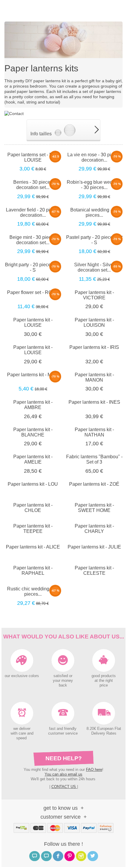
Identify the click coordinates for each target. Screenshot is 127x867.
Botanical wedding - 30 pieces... (94, 212)
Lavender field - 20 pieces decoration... (33, 212)
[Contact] (14, 113)
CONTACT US (64, 786)
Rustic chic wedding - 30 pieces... (32, 591)
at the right (104, 681)
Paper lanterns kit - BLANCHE (33, 432)
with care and (22, 733)
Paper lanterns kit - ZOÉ (94, 484)
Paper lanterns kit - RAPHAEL (33, 570)
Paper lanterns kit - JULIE (94, 546)
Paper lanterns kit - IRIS (94, 347)
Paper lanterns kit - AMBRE (33, 405)
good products (104, 676)
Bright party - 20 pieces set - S (33, 267)
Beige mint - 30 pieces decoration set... (32, 240)
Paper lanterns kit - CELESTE (94, 570)
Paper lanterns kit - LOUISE (33, 322)
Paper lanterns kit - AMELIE (33, 459)
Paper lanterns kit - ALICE (33, 546)
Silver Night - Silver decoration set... (94, 267)
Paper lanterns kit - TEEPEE (33, 528)
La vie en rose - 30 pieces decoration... (94, 157)
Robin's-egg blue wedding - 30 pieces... (94, 185)
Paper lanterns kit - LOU (33, 484)
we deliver (21, 729)
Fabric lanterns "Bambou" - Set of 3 (94, 459)
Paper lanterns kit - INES (94, 402)
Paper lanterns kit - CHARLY (94, 528)
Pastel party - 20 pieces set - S (94, 240)
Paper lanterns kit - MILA (32, 374)
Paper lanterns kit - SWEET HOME (94, 508)
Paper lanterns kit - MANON (94, 377)
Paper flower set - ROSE (32, 292)
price (104, 685)
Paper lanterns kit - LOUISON (94, 322)
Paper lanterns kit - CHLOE (33, 508)
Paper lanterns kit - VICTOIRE (94, 295)
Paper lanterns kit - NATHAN (94, 432)
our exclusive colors (22, 676)
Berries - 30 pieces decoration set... (33, 185)
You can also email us (63, 774)
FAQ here (94, 769)
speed (21, 738)
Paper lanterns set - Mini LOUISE (32, 157)
